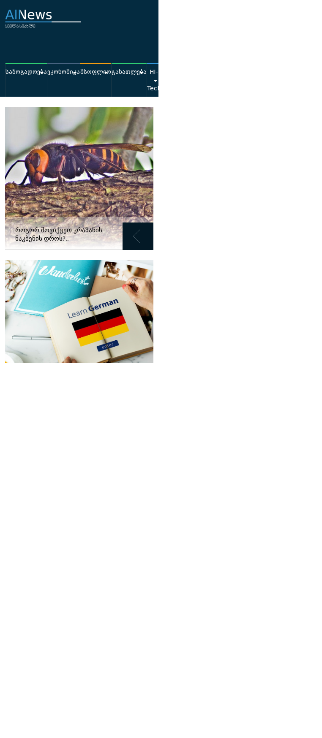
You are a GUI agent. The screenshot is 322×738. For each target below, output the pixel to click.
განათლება (129, 72)
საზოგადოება (26, 72)
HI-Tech (154, 80)
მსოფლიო (95, 72)
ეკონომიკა (63, 72)
